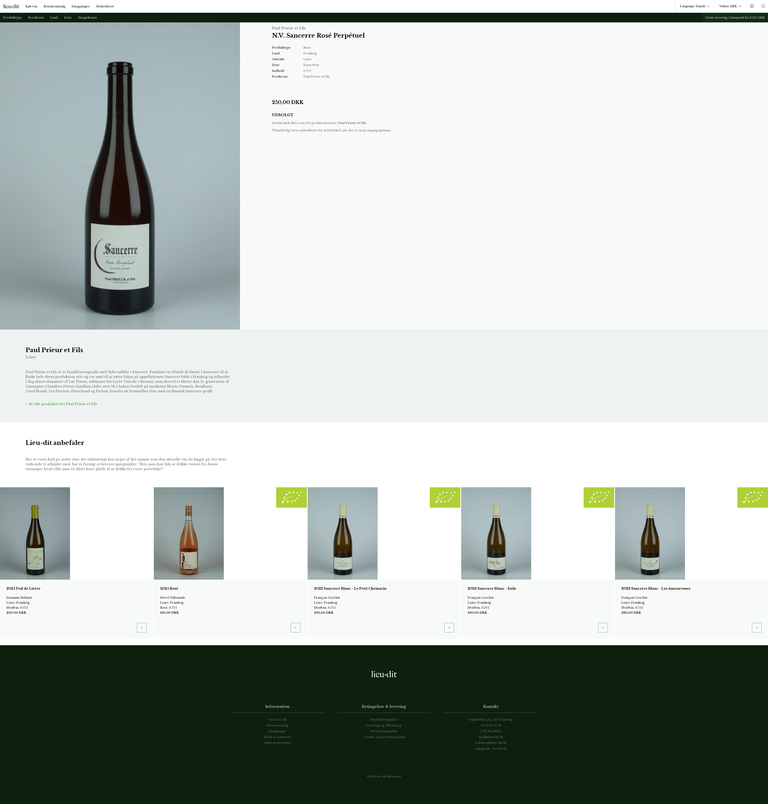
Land (54, 17)
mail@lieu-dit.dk (490, 737)
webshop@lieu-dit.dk (490, 743)
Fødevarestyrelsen (277, 743)
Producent (36, 17)
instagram (482, 748)
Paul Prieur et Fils (352, 123)
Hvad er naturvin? (277, 737)
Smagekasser (87, 17)
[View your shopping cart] (753, 6)
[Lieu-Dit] (11, 6)
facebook (499, 748)
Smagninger (81, 6)
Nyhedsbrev (105, 6)
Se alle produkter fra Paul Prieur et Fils (62, 404)
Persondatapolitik (384, 731)
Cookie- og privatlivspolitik (384, 737)
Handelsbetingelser (384, 719)
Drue (68, 17)
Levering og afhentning (383, 725)
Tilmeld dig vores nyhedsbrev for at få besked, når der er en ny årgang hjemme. (331, 130)
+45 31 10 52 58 (490, 725)
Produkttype (12, 17)
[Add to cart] (142, 627)
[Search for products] (763, 6)
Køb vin (31, 6)
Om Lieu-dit (277, 719)
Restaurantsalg (54, 6)
